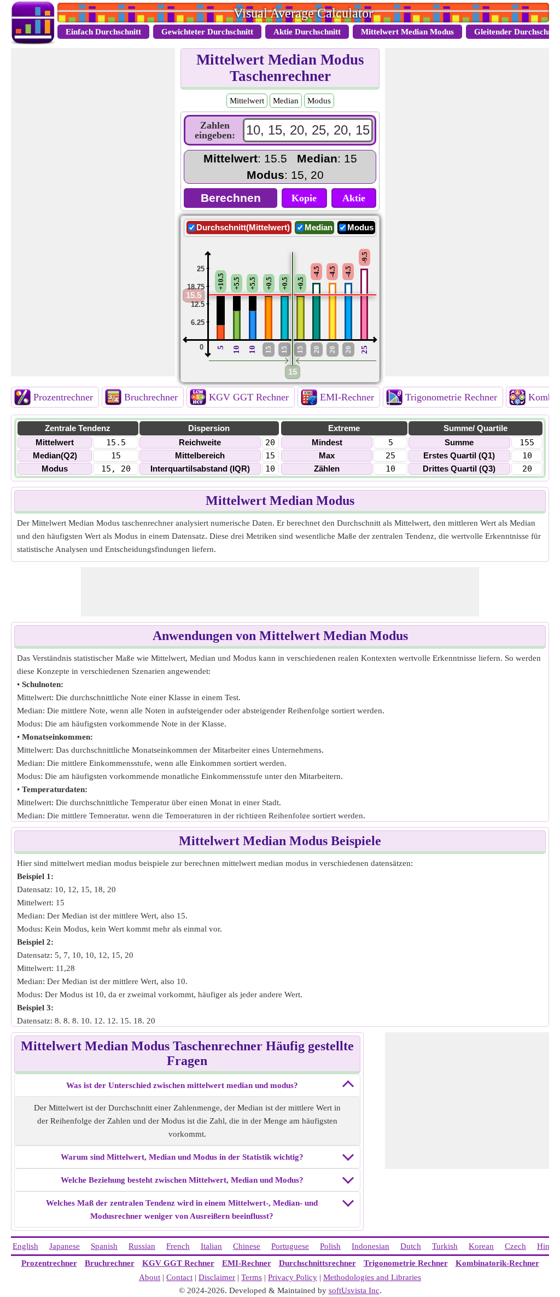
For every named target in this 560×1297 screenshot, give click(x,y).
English (25, 1246)
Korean (481, 1246)
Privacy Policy (292, 1277)
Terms (251, 1277)
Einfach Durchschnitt (103, 31)
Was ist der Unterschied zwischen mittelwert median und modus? (182, 1085)
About (149, 1277)
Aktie (353, 198)
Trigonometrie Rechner (451, 397)
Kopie (304, 198)
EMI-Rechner (347, 397)
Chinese (246, 1246)
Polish (330, 1246)
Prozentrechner (63, 397)
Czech (515, 1246)
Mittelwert (247, 100)
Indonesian (370, 1246)
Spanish (104, 1246)
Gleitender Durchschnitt (517, 31)
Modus (319, 100)
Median (286, 100)
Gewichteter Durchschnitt (207, 31)
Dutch (410, 1246)
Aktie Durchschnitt (307, 31)
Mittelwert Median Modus (407, 31)
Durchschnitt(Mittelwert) (243, 227)
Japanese (64, 1246)
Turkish (445, 1246)
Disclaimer (217, 1277)
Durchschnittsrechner (317, 1263)
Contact (179, 1277)
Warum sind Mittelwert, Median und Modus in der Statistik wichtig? (182, 1157)
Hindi (546, 1246)
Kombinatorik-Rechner (497, 1263)
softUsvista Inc (354, 1290)
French (178, 1246)
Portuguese (290, 1246)
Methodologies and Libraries (372, 1277)
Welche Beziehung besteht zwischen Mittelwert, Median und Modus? (182, 1180)
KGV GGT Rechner (249, 397)
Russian (142, 1246)
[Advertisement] (93, 212)
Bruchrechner (151, 397)
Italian (211, 1246)
